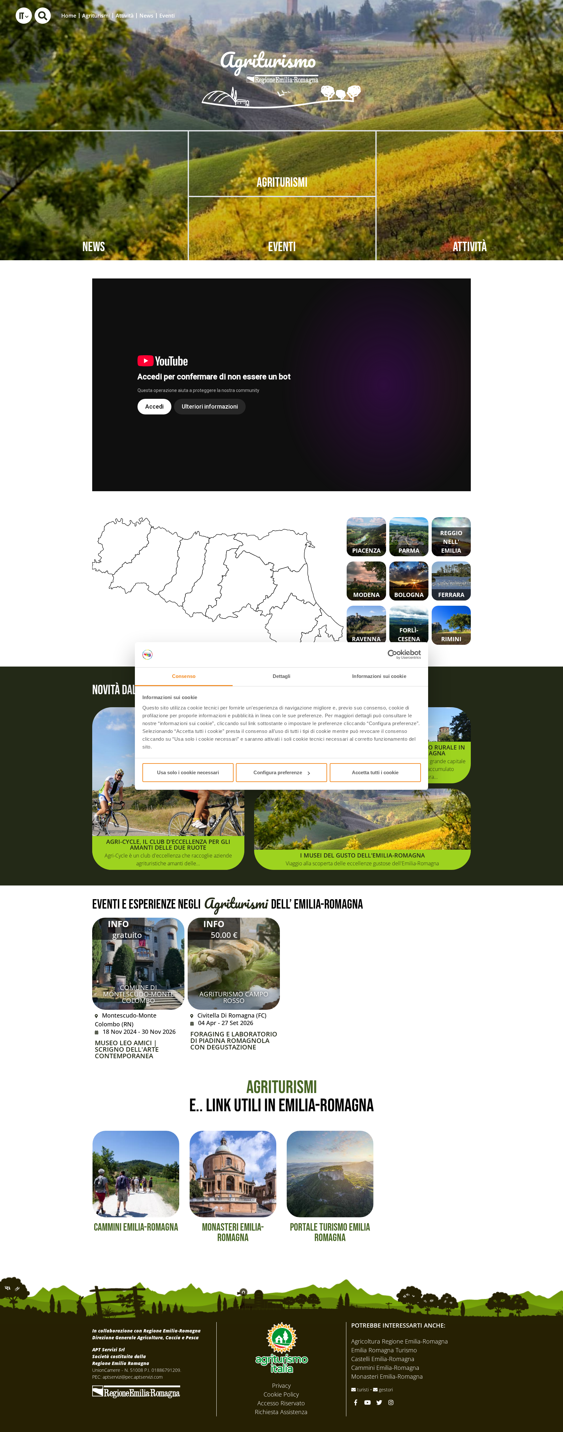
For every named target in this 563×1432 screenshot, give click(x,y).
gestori (385, 1389)
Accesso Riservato (281, 1403)
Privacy (281, 1385)
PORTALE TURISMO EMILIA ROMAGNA (330, 1232)
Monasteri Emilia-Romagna (387, 1376)
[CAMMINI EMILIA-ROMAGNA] (136, 1173)
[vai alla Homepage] (281, 70)
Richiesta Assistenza (281, 1412)
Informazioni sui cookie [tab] (379, 676)
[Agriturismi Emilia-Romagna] (509, 15)
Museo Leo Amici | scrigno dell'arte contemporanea (127, 1049)
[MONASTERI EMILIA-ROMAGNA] (233, 1173)
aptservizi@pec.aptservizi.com (133, 1377)
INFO (118, 924)
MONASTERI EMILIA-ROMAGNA (233, 1232)
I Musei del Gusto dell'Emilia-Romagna (362, 855)
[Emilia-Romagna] (136, 1391)
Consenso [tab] (183, 676)
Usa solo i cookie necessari (188, 772)
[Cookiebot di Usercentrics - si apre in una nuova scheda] (392, 655)
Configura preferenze (277, 772)
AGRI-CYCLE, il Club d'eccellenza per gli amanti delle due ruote (168, 844)
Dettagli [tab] (282, 676)
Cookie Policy (281, 1394)
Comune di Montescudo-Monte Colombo (138, 994)
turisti (363, 1389)
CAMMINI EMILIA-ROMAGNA (136, 1227)
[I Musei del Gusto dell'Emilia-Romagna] (362, 829)
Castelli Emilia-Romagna (382, 1359)
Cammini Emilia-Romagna (385, 1367)
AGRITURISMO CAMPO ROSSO (233, 997)
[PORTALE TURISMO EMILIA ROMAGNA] (330, 1173)
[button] (24, 15)
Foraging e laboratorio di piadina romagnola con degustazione (233, 1040)
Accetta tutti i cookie (375, 772)
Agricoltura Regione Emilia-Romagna (399, 1341)
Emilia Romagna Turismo (384, 1350)
